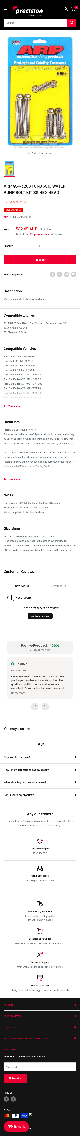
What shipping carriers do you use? (25, 782)
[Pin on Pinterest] (59, 274)
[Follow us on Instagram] (13, 1099)
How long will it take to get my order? (26, 769)
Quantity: (9, 245)
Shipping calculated (40, 234)
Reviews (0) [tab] (22, 586)
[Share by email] (73, 274)
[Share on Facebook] (52, 274)
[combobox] (35, 23)
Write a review (40, 616)
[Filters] (8, 597)
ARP (6, 217)
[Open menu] (5, 9)
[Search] (71, 23)
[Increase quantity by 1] (40, 246)
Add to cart (40, 259)
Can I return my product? (19, 795)
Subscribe (15, 1078)
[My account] (66, 9)
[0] (73, 9)
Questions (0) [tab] (58, 586)
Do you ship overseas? (17, 757)
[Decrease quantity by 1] (20, 246)
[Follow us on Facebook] (6, 1099)
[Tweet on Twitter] (66, 274)
